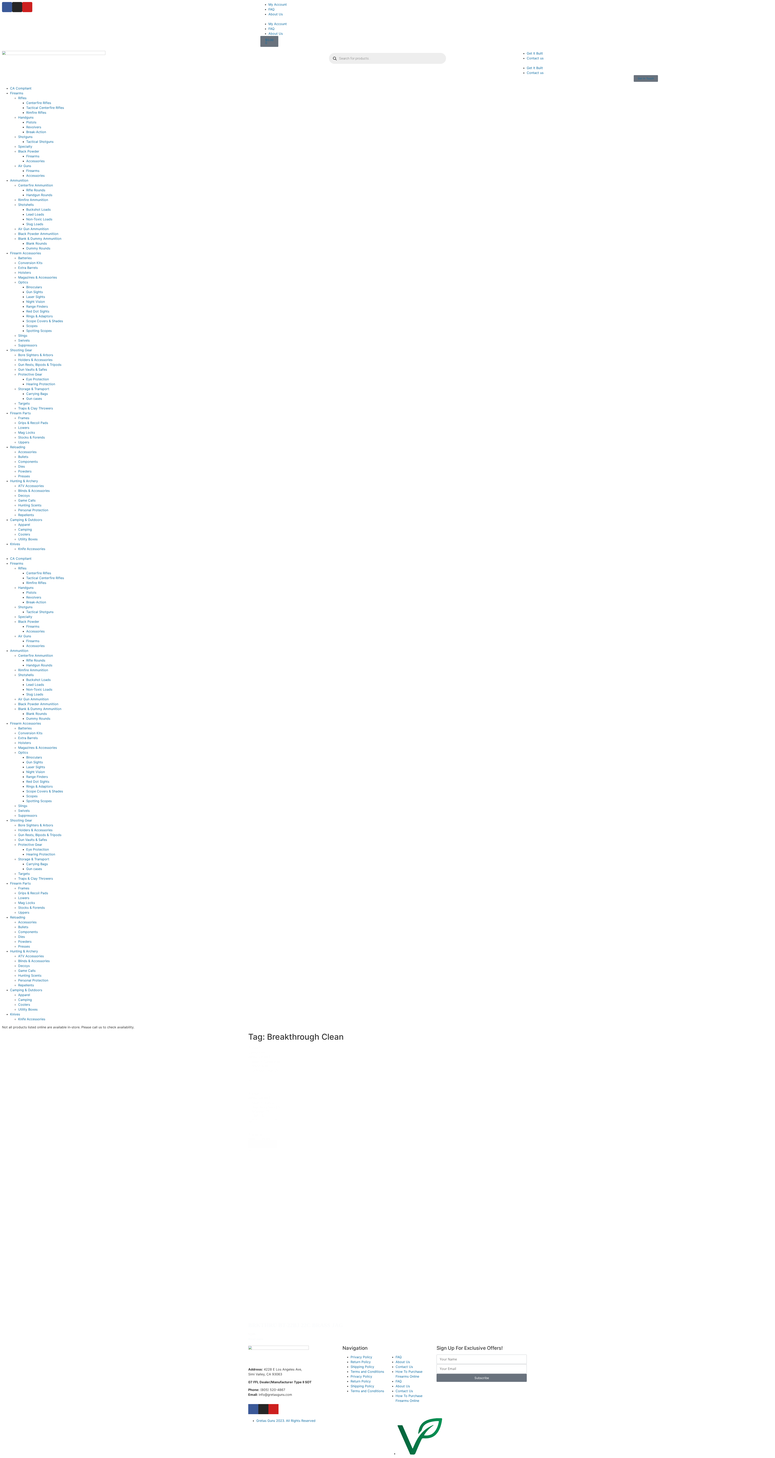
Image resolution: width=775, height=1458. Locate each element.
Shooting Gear (21, 350)
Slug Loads (34, 224)
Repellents (26, 515)
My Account (277, 4)
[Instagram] (17, 7)
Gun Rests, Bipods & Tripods (39, 365)
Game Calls (27, 500)
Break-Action (36, 132)
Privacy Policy (361, 1357)
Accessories (35, 161)
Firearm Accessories (25, 253)
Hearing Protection (40, 384)
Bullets (23, 457)
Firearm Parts (20, 413)
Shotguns (25, 137)
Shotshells (26, 205)
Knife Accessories (31, 549)
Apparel (24, 525)
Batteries (25, 258)
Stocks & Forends (31, 437)
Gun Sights (34, 292)
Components (28, 462)
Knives (15, 544)
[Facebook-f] (253, 1409)
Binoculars (34, 287)
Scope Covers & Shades (44, 321)
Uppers (23, 442)
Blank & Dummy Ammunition (39, 239)
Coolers (24, 534)
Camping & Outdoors (26, 520)
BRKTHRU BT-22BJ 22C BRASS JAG (295, 1325)
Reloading (17, 447)
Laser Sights (35, 297)
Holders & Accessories (35, 360)
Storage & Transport (33, 389)
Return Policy (361, 1362)
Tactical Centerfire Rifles (45, 108)
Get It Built (535, 53)
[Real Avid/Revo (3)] (266, 1107)
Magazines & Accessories (37, 277)
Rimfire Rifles (36, 112)
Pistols (31, 122)
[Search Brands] (266, 1103)
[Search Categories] (266, 1062)
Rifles (22, 98)
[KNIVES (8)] (266, 1066)
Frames (23, 418)
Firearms (16, 93)
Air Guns (24, 166)
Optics (23, 282)
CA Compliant (20, 88)
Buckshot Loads (38, 209)
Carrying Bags (37, 394)
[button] (516, 19)
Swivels (24, 340)
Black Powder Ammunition (38, 234)
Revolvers (33, 127)
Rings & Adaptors (39, 316)
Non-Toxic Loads (39, 219)
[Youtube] (27, 7)
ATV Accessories (31, 486)
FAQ (271, 9)
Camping (25, 529)
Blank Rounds (36, 243)
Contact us (535, 58)
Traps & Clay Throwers (35, 408)
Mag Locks (26, 432)
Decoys (24, 495)
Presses (24, 476)
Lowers (23, 428)
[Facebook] (7, 7)
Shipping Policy (362, 1367)
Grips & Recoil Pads (33, 423)
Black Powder (28, 151)
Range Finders (37, 306)
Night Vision (35, 302)
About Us (275, 14)
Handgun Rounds (39, 195)
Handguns (26, 117)
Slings (22, 335)
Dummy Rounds (38, 248)
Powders (24, 471)
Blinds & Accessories (34, 491)
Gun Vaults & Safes (32, 369)
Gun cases (34, 399)
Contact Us (404, 1367)
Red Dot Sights (37, 311)
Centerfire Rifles (38, 103)
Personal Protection (33, 510)
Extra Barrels (28, 268)
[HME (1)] (266, 1116)
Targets (24, 403)
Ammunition (19, 180)
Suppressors (27, 345)
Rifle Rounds (35, 190)
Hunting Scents (29, 505)
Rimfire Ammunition (33, 200)
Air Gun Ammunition (33, 229)
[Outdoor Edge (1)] (266, 1070)
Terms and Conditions (367, 1372)
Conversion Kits (30, 263)
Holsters (24, 272)
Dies (21, 466)
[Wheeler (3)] (266, 1111)
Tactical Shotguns (39, 142)
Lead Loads (35, 214)
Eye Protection (37, 379)
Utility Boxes (28, 539)
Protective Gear (30, 374)
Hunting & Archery (24, 481)
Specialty (25, 146)
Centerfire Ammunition (35, 185)
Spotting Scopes (39, 331)
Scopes (32, 326)
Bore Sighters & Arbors (35, 355)
